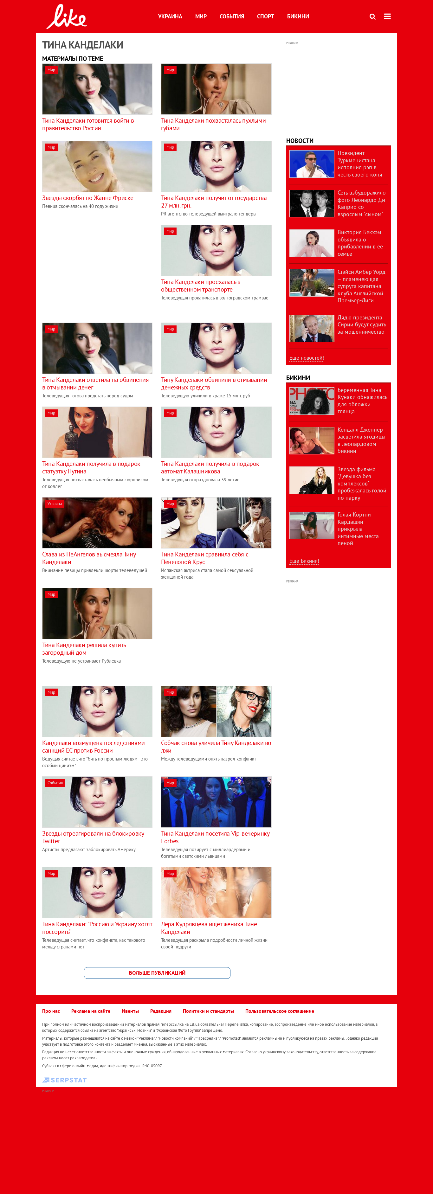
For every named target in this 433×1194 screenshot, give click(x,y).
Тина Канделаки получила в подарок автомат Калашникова (210, 467)
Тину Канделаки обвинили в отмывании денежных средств (214, 383)
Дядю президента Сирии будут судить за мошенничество (362, 324)
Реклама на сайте (90, 1011)
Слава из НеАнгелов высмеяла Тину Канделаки (88, 558)
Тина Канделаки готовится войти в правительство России (88, 124)
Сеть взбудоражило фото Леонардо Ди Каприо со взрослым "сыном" (362, 203)
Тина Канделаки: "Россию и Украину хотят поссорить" (97, 928)
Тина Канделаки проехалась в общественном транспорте (200, 285)
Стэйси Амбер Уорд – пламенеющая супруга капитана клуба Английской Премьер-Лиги (361, 286)
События (232, 16)
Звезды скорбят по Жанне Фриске (87, 198)
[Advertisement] (95, 269)
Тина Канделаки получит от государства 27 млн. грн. (214, 201)
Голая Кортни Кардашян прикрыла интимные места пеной (358, 529)
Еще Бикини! (304, 560)
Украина (170, 16)
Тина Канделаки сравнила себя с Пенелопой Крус (204, 558)
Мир (201, 16)
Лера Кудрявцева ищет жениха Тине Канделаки (209, 928)
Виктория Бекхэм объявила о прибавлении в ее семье (360, 242)
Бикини (298, 16)
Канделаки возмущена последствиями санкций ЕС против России (93, 746)
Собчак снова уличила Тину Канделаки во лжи (216, 746)
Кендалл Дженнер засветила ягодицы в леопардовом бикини (361, 440)
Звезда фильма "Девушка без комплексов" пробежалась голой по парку (362, 483)
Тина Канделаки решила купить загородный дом (84, 649)
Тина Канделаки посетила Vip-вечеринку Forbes (215, 837)
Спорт (265, 16)
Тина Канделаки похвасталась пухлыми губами (213, 124)
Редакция (160, 1011)
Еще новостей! (306, 357)
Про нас (51, 1011)
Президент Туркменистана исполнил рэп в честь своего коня (360, 163)
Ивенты (130, 1011)
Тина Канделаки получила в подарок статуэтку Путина (91, 467)
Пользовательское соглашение (279, 1011)
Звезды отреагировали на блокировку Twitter (93, 837)
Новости (299, 141)
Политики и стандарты (208, 1011)
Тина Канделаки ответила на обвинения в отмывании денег (95, 383)
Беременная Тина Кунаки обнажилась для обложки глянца (362, 400)
